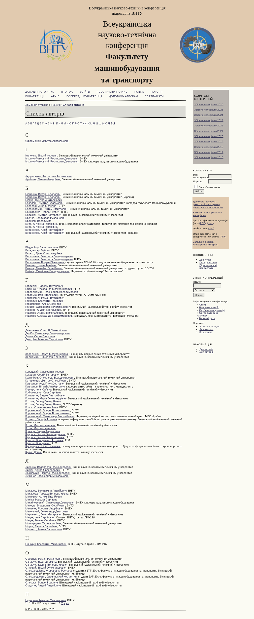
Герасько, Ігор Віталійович (41, 294)
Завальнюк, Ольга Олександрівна (46, 353)
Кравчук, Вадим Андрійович (42, 431)
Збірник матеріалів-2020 (208, 136)
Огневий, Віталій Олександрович (45, 567)
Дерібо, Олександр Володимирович (47, 333)
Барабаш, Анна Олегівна (40, 205)
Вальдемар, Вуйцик (37, 250)
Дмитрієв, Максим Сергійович (44, 339)
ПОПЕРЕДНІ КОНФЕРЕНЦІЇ (84, 96)
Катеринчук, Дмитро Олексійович (46, 380)
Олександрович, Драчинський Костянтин (51, 576)
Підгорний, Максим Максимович (45, 600)
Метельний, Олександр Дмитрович (47, 511)
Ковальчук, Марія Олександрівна (45, 398)
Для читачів (206, 349)
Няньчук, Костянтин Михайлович (45, 543)
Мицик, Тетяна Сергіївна (40, 520)
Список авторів (73, 104)
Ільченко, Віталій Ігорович (41, 155)
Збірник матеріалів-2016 (208, 157)
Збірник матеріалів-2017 (208, 152)
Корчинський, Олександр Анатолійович (49, 416)
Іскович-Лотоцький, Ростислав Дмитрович (51, 158)
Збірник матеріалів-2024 (208, 115)
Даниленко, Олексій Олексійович (46, 330)
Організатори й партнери (207, 314)
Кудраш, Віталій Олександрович (45, 434)
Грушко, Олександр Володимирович (48, 306)
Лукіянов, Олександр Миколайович (47, 475)
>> (67, 603)
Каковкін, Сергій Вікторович (42, 374)
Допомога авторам (123, 96)
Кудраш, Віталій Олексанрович (44, 437)
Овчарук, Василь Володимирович (46, 564)
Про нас (67, 91)
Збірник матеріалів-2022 (208, 125)
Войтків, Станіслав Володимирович (47, 271)
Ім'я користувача (200, 176)
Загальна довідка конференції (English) (205, 243)
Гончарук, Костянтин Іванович (44, 300)
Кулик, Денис (33, 452)
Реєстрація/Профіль (112, 91)
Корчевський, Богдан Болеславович (47, 410)
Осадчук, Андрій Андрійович (43, 585)
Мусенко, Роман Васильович (43, 529)
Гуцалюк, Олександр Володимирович (48, 315)
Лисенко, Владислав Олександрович (48, 466)
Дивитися (205, 259)
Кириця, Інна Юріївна (38, 389)
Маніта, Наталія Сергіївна (41, 499)
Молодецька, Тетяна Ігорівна (43, 523)
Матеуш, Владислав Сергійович (45, 505)
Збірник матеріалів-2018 (208, 147)
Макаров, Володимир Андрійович (46, 490)
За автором (206, 329)
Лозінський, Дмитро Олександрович (47, 472)
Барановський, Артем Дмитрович (46, 208)
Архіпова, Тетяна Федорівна (42, 179)
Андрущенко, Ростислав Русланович (48, 176)
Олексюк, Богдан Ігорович (41, 582)
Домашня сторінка (39, 91)
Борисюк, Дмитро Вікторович (43, 214)
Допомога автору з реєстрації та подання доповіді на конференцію (208, 204)
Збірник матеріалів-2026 (208, 104)
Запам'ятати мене (210, 187)
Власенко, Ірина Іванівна (40, 265)
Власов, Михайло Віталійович (43, 268)
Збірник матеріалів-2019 (208, 141)
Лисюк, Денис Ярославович (42, 469)
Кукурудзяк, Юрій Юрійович (42, 446)
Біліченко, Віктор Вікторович (42, 194)
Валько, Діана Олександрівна (43, 253)
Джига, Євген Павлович (40, 336)
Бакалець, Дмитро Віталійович (44, 202)
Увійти (85, 91)
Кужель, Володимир (37, 443)
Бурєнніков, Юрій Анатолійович (44, 229)
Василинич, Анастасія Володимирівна (49, 256)
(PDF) (202, 223)
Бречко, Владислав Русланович (45, 217)
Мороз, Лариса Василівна (41, 526)
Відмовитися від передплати (208, 266)
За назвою (205, 332)
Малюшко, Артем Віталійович (43, 496)
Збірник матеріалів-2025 (208, 109)
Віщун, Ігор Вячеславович (41, 247)
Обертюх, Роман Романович (43, 558)
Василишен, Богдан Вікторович (44, 262)
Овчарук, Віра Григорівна (41, 561)
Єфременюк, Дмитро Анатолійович (47, 140)
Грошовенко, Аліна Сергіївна (43, 303)
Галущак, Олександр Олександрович (48, 288)
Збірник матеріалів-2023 (208, 120)
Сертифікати (154, 96)
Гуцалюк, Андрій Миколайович (44, 312)
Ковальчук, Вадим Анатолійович (45, 395)
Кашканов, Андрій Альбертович (44, 383)
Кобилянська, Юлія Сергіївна (43, 392)
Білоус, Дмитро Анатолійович (43, 199)
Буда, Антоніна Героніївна (41, 223)
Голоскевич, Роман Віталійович (44, 297)
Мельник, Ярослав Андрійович (44, 508)
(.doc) (210, 223)
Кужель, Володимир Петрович (44, 440)
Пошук (139, 91)
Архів (55, 96)
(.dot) (211, 228)
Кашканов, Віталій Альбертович (45, 386)
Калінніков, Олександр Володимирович (49, 377)
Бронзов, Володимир (38, 220)
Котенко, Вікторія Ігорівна (41, 419)
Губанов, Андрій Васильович (43, 309)
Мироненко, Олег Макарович (43, 514)
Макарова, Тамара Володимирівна (46, 493)
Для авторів (206, 351)
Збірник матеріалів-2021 (208, 131)
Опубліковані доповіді (211, 310)
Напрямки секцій (209, 307)
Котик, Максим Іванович (40, 425)
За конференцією (209, 326)
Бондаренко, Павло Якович (42, 211)
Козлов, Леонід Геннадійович (43, 401)
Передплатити (208, 262)
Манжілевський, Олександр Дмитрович (49, 502)
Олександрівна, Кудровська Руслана (48, 570)
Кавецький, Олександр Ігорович (45, 371)
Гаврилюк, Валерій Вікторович (44, 285)
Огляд (202, 304)
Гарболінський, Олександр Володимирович (52, 291)
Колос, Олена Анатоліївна (41, 407)
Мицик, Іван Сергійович (40, 517)
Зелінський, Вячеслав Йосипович (46, 356)
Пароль (197, 181)
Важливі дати (207, 318)
